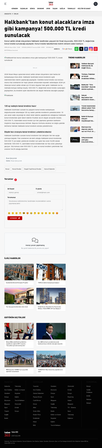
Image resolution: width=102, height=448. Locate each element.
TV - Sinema (72, 407)
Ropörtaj (70, 397)
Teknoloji (71, 8)
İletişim (88, 403)
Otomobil (18, 404)
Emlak (17, 407)
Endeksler (36, 418)
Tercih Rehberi (19, 400)
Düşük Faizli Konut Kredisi (32, 169)
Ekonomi (40, 8)
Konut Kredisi (16, 169)
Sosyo (17, 411)
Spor (48, 8)
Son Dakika (8, 390)
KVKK (88, 396)
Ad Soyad (10, 188)
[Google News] (67, 49)
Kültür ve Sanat (84, 8)
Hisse (35, 422)
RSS (34, 425)
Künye (88, 386)
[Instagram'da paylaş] (91, 49)
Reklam (88, 399)
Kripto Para (37, 415)
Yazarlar (24, 8)
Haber (70, 400)
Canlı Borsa (37, 400)
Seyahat (17, 393)
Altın (34, 407)
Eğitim (17, 397)
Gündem (15, 8)
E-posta (39, 188)
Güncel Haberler (49, 169)
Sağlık (62, 8)
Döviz (35, 404)
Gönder (13, 218)
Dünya (32, 8)
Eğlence (70, 418)
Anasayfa (7, 14)
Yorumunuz (11, 197)
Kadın (6, 418)
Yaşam (54, 8)
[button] (5, 4)
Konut (7, 169)
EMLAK (16, 14)
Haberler (7, 386)
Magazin (7, 404)
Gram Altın (36, 411)
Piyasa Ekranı (37, 397)
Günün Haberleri (38, 393)
